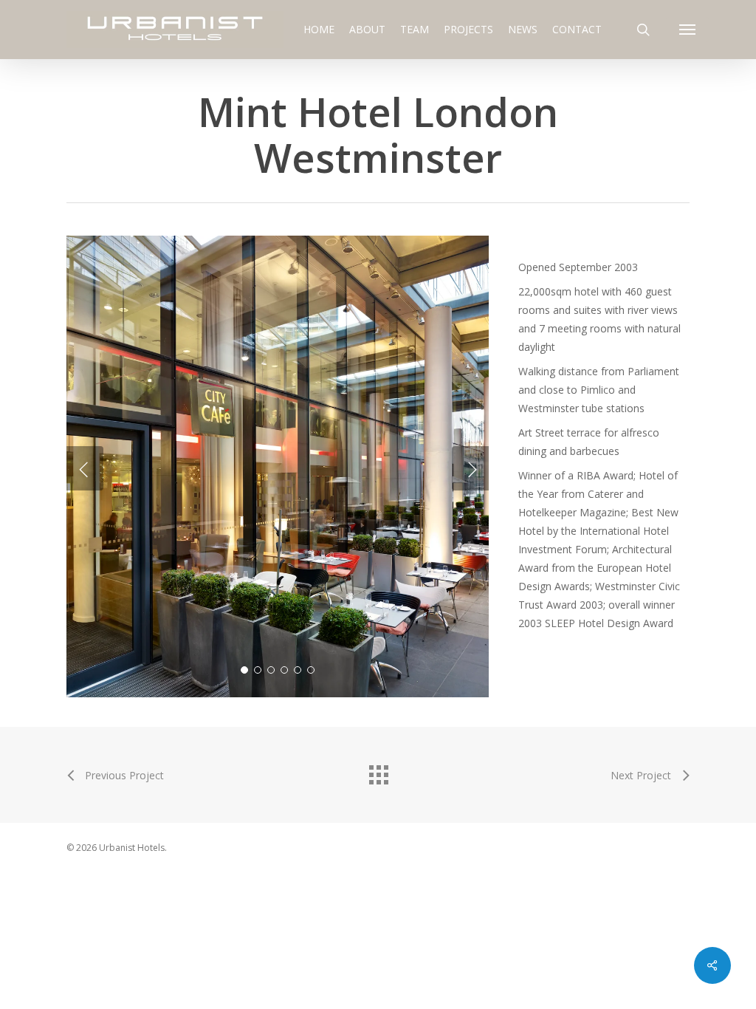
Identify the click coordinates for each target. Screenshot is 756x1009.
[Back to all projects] (378, 771)
